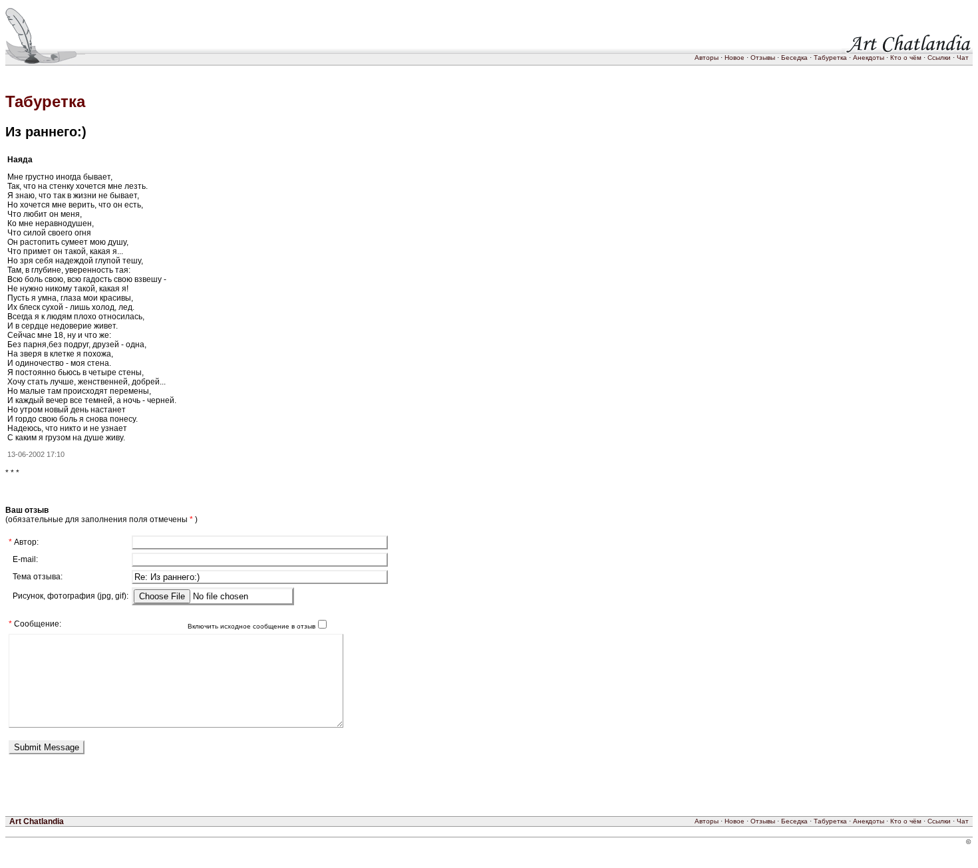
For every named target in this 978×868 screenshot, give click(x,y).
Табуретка (830, 57)
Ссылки (939, 57)
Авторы (707, 57)
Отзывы (762, 57)
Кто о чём (905, 57)
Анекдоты (868, 57)
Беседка (794, 57)
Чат (963, 57)
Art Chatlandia (36, 821)
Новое (734, 57)
